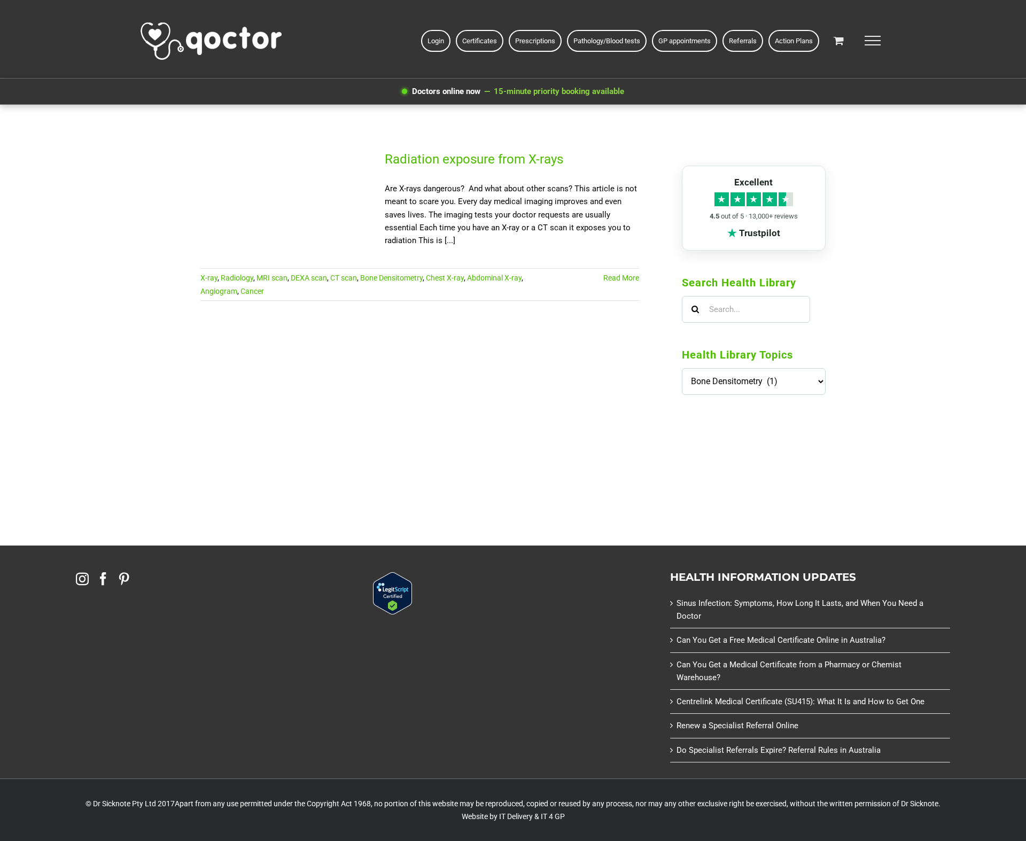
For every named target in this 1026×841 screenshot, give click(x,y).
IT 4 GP (553, 816)
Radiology (237, 278)
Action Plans (794, 41)
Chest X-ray (445, 278)
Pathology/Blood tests (606, 41)
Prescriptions (535, 41)
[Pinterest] (124, 578)
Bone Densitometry (391, 278)
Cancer (252, 291)
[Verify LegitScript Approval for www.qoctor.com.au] (392, 578)
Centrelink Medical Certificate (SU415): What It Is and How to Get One (800, 701)
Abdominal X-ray (494, 278)
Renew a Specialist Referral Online (737, 725)
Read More (621, 278)
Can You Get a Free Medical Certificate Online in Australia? (781, 640)
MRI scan (271, 278)
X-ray (208, 278)
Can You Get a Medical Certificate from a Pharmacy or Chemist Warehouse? (789, 671)
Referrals (743, 41)
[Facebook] (103, 578)
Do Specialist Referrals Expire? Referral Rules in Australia (779, 750)
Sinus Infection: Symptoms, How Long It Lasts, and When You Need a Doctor (800, 609)
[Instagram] (82, 578)
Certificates (479, 41)
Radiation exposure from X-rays (474, 159)
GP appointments (684, 41)
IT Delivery (516, 816)
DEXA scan (309, 278)
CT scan (343, 278)
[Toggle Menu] (872, 40)
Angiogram (218, 291)
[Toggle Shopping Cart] (839, 40)
